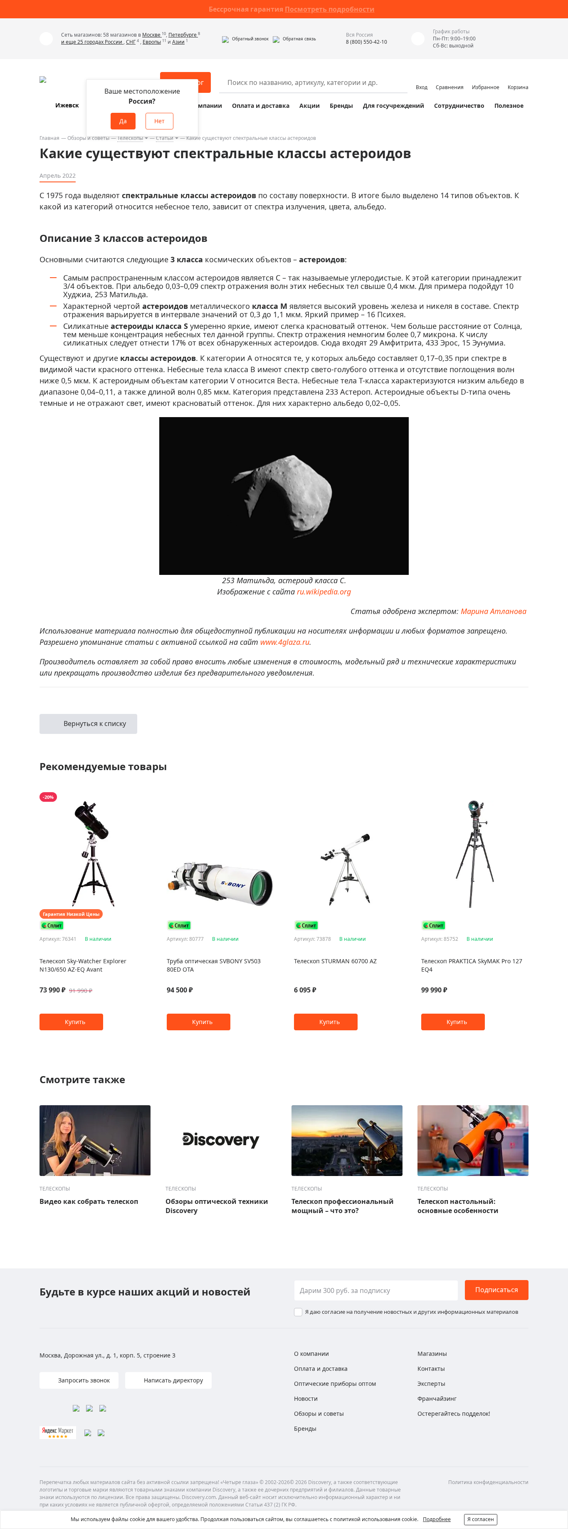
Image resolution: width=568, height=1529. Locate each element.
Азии (178, 41)
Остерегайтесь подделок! (453, 1413)
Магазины (432, 1353)
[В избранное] (132, 797)
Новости (306, 1398)
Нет (159, 121)
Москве (152, 34)
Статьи (164, 138)
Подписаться (496, 1289)
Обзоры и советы (88, 138)
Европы (152, 41)
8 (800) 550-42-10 (366, 41)
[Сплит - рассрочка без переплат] (52, 925)
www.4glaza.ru (284, 642)
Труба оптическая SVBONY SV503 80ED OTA (214, 965)
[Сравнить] (142, 797)
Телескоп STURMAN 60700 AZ (335, 961)
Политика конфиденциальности (488, 1482)
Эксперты (431, 1383)
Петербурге (183, 34)
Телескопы (130, 138)
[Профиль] (422, 79)
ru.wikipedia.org (324, 592)
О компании (203, 105)
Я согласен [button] (480, 1519)
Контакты (431, 1368)
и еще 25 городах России (92, 41)
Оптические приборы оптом (335, 1383)
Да (123, 121)
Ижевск (67, 105)
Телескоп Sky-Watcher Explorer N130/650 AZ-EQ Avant (83, 965)
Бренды (341, 105)
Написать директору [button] (172, 1380)
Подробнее (437, 1519)
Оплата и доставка (260, 105)
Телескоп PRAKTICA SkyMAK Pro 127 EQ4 (471, 965)
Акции (309, 105)
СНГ (131, 41)
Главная (49, 138)
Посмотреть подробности (330, 9)
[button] (245, 39)
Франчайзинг (437, 1398)
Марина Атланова (493, 611)
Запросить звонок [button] (83, 1380)
